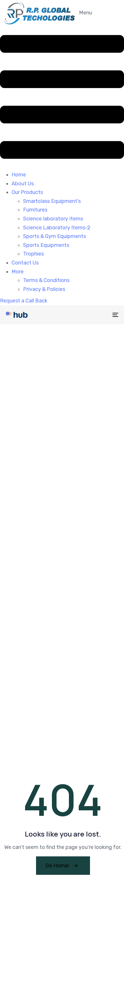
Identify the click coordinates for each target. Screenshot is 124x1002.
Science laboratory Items (53, 219)
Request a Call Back (23, 301)
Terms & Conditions (46, 280)
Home (19, 175)
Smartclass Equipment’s (52, 201)
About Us (23, 183)
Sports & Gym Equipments (54, 236)
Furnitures (35, 210)
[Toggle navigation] (99, 314)
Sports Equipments (46, 245)
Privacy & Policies (44, 289)
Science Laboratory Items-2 (56, 227)
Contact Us (25, 263)
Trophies (33, 254)
